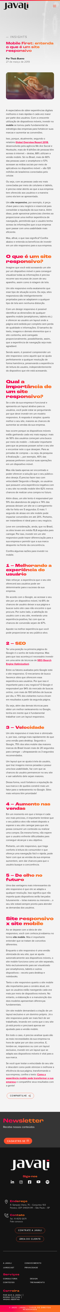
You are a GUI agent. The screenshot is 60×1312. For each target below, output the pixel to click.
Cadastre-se (16, 1141)
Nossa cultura (11, 1297)
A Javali (7, 1263)
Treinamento (37, 1282)
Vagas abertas (11, 1299)
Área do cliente (30, 1239)
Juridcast (8, 1267)
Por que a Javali (12, 1295)
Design (34, 1278)
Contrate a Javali (30, 1230)
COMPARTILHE (18, 1095)
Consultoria (10, 1278)
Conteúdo (9, 1282)
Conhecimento (33, 1263)
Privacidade (31, 1267)
